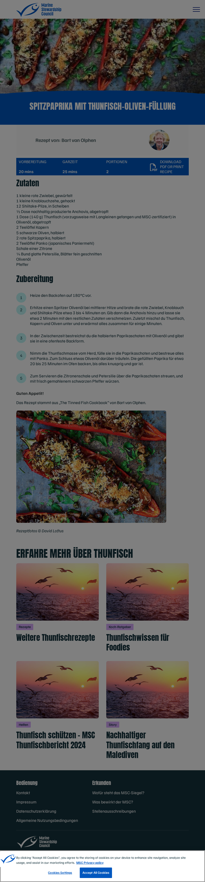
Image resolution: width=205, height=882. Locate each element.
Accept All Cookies (95, 873)
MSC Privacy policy (90, 863)
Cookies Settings (60, 873)
